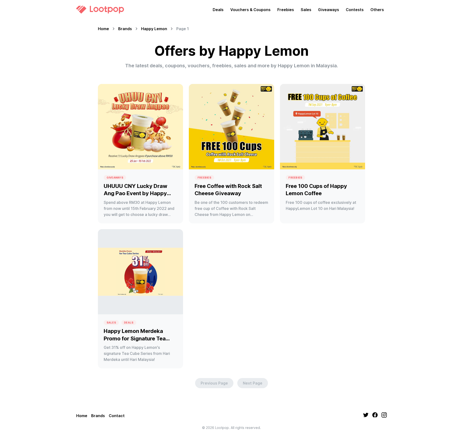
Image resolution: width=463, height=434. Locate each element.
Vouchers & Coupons (250, 9)
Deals (218, 9)
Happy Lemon (154, 29)
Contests (355, 9)
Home (103, 29)
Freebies (285, 9)
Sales (306, 9)
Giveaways (328, 9)
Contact (117, 415)
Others (377, 9)
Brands (125, 29)
